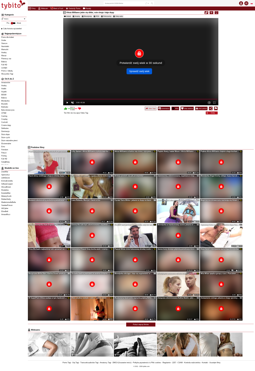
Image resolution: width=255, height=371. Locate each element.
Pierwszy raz (6, 59)
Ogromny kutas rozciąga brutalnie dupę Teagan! (220, 225)
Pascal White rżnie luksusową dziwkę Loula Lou (134, 249)
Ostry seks (119, 16)
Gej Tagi (75, 363)
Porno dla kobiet (7, 37)
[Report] (216, 108)
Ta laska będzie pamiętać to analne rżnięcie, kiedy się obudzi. (91, 274)
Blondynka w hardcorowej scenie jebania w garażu (177, 225)
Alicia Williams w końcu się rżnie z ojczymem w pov (134, 151)
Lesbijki (4, 68)
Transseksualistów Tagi (89, 363)
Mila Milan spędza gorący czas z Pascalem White (220, 274)
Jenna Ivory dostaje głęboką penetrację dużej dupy (177, 249)
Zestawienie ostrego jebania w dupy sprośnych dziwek (220, 298)
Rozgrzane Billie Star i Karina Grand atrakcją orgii (48, 274)
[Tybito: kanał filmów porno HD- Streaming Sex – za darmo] (14, 5)
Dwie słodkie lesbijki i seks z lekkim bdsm (89, 298)
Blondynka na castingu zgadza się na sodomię (91, 176)
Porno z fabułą (7, 71)
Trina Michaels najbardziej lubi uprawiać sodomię (48, 249)
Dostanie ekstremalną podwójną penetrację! (46, 200)
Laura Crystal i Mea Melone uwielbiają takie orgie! (177, 200)
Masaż (4, 56)
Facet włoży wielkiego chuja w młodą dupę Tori (48, 176)
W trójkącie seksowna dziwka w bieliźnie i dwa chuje (177, 274)
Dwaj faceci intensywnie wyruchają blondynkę (219, 249)
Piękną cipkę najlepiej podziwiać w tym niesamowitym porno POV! (48, 151)
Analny (4, 52)
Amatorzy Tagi (105, 363)
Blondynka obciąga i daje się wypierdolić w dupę (134, 274)
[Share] (211, 108)
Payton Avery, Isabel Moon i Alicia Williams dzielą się (177, 151)
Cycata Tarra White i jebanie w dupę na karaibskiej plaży (134, 200)
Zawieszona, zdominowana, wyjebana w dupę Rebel (177, 176)
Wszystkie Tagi (7, 74)
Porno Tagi (67, 363)
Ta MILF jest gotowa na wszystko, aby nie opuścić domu (134, 225)
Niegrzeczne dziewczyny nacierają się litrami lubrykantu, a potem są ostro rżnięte (220, 200)
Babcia (4, 62)
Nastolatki (5, 46)
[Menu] (246, 3)
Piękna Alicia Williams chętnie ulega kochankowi (220, 151)
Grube (4, 40)
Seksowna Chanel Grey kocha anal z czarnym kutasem (91, 249)
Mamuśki (5, 49)
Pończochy (107, 16)
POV (97, 16)
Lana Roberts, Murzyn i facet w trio (86, 200)
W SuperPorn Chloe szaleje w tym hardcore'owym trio (48, 298)
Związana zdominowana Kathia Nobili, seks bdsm (177, 298)
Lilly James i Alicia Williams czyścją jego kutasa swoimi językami (91, 151)
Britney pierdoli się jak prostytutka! (129, 176)
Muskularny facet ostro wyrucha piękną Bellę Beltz (134, 298)
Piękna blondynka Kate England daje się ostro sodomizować (48, 225)
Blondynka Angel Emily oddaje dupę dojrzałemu (220, 176)
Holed (68, 16)
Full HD (4, 65)
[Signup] (241, 3)
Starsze (4, 43)
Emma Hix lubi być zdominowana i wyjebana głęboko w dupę (91, 225)
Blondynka (88, 16)
